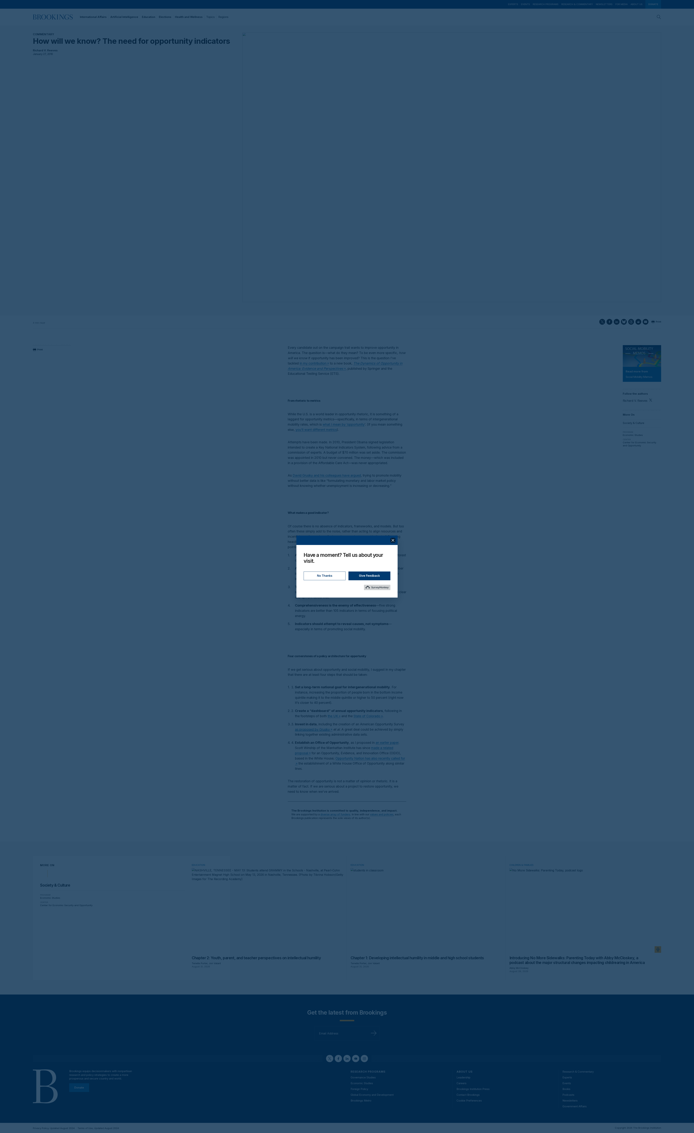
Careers (461, 1083)
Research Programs (545, 4)
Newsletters (604, 4)
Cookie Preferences (469, 1100)
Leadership (463, 1077)
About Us (636, 4)
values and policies (381, 814)
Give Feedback (369, 575)
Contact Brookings (468, 1094)
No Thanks (324, 575)
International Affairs (93, 17)
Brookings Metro (361, 1100)
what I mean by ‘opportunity (344, 424)
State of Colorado (367, 716)
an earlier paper (387, 742)
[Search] (659, 17)
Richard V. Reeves (45, 50)
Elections (165, 17)
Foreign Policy (359, 1089)
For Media (621, 4)
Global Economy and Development (372, 1094)
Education (148, 17)
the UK (333, 716)
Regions (223, 17)
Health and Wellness (189, 17)
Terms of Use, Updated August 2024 (98, 1128)
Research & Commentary (577, 4)
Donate (653, 4)
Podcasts (568, 1094)
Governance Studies (363, 1077)
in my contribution (313, 363)
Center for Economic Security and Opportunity (639, 444)
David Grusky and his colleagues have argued (327, 475)
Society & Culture (633, 423)
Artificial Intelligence (124, 17)
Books (566, 1089)
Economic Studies (633, 435)
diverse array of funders (335, 814)
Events (525, 4)
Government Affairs (574, 1106)
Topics (210, 17)
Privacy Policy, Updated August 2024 (54, 1128)
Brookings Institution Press (473, 1089)
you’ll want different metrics (316, 430)
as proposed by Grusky (312, 729)
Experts (513, 4)
